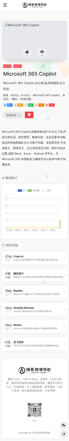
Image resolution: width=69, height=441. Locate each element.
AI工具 (7, 66)
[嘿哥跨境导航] (34, 5)
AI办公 (17, 66)
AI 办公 (25, 95)
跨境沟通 (25, 98)
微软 (14, 98)
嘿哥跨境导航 (43, 432)
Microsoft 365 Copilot (46, 95)
